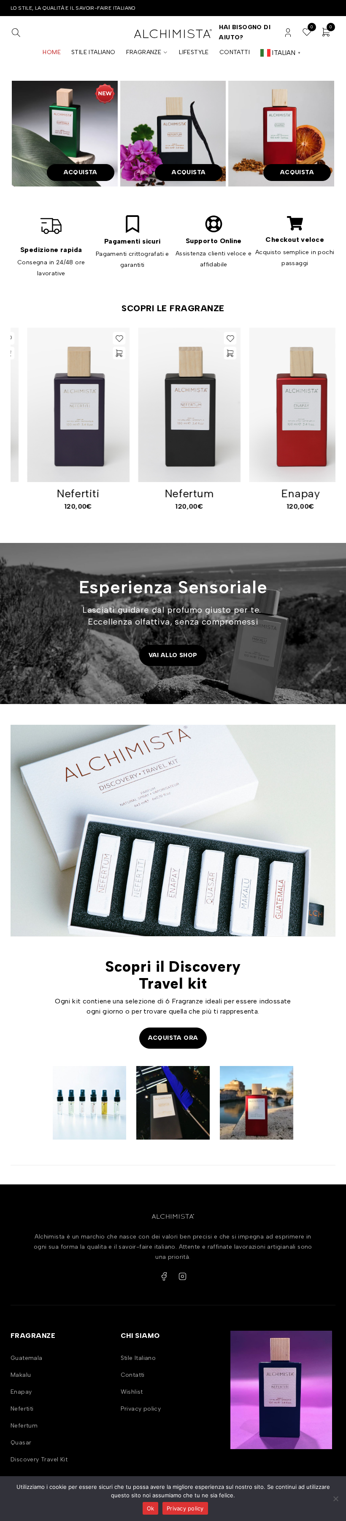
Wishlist (132, 1391)
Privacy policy (141, 1408)
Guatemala (27, 1358)
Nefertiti (62, 493)
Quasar (21, 1442)
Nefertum (173, 493)
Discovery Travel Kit (39, 1459)
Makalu (21, 1374)
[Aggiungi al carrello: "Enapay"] (325, 353)
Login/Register (287, 32)
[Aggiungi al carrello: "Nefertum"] (214, 353)
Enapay (284, 493)
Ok (150, 1508)
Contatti (133, 1374)
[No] (335, 1498)
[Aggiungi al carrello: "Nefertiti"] (102, 353)
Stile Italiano (138, 1358)
